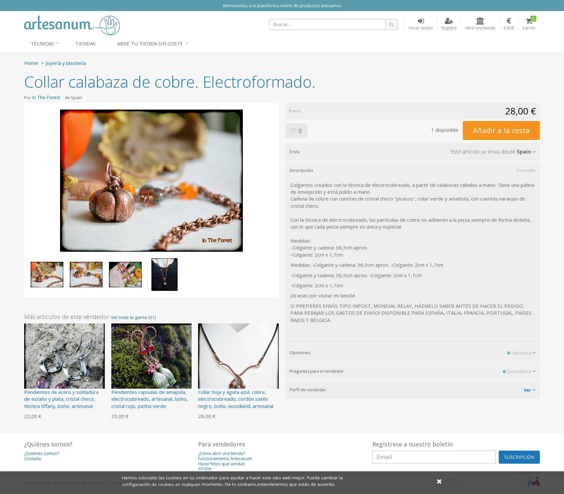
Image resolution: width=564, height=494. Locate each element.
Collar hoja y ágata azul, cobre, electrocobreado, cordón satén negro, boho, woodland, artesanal (236, 399)
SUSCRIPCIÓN (519, 457)
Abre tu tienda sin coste (150, 43)
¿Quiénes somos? (41, 453)
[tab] (413, 151)
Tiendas (85, 43)
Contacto (32, 458)
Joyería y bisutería (66, 63)
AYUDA (205, 469)
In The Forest (46, 97)
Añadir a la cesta (501, 130)
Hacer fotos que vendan (221, 464)
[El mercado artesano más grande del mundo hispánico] (72, 25)
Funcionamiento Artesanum (225, 458)
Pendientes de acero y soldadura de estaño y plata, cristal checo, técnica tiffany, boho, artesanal (61, 399)
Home (31, 63)
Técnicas (42, 43)
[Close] (439, 481)
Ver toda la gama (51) (133, 317)
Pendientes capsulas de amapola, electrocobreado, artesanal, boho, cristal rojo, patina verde (149, 399)
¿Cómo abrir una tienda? (221, 453)
